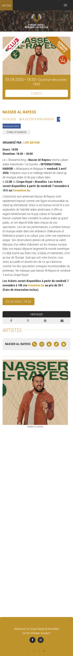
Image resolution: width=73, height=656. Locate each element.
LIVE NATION (31, 142)
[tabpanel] (36, 637)
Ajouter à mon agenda (38, 119)
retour (7, 5)
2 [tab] (34, 651)
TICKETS (36, 93)
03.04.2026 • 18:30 (18, 301)
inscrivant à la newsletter (50, 629)
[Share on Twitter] (28, 320)
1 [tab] (29, 651)
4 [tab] (44, 651)
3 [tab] (39, 651)
